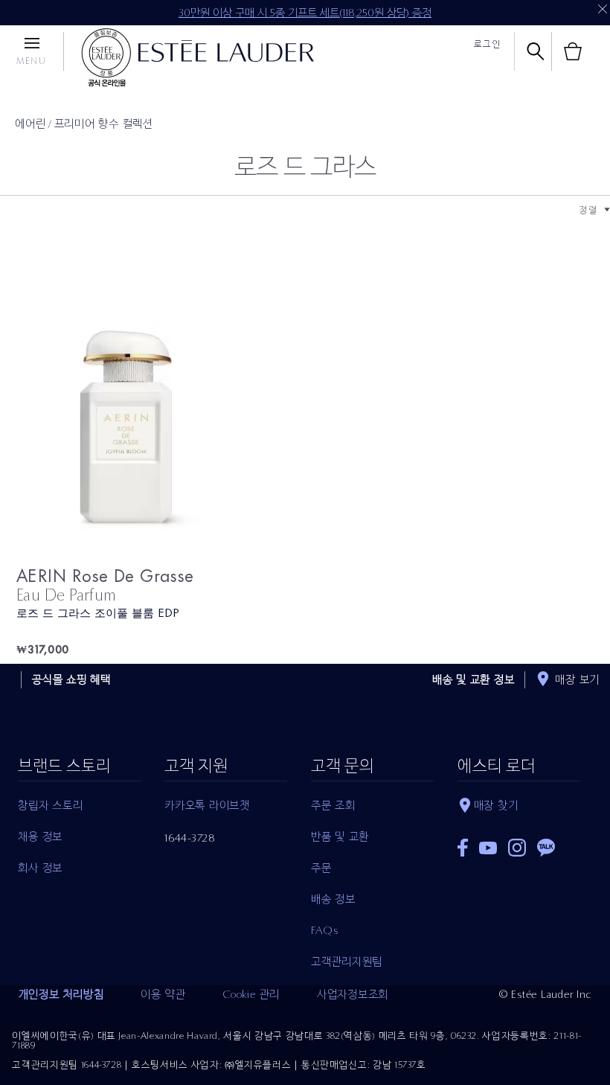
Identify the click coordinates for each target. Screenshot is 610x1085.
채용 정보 (40, 836)
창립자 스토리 (50, 805)
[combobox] (588, 209)
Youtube (488, 848)
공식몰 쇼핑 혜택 (71, 679)
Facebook (463, 848)
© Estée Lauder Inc (545, 994)
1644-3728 (190, 838)
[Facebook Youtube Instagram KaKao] (519, 843)
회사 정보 (40, 867)
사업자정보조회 (352, 994)
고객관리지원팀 (346, 961)
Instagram (517, 848)
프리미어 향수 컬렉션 (103, 123)
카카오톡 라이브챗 (207, 805)
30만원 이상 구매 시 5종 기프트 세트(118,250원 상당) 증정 (305, 12)
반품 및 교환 (340, 836)
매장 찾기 (496, 805)
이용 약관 (163, 994)
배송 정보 (333, 899)
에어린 (30, 123)
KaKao (546, 848)
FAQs (324, 930)
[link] (160, 413)
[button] (607, 210)
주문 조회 (333, 805)
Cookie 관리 (251, 994)
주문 (321, 867)
